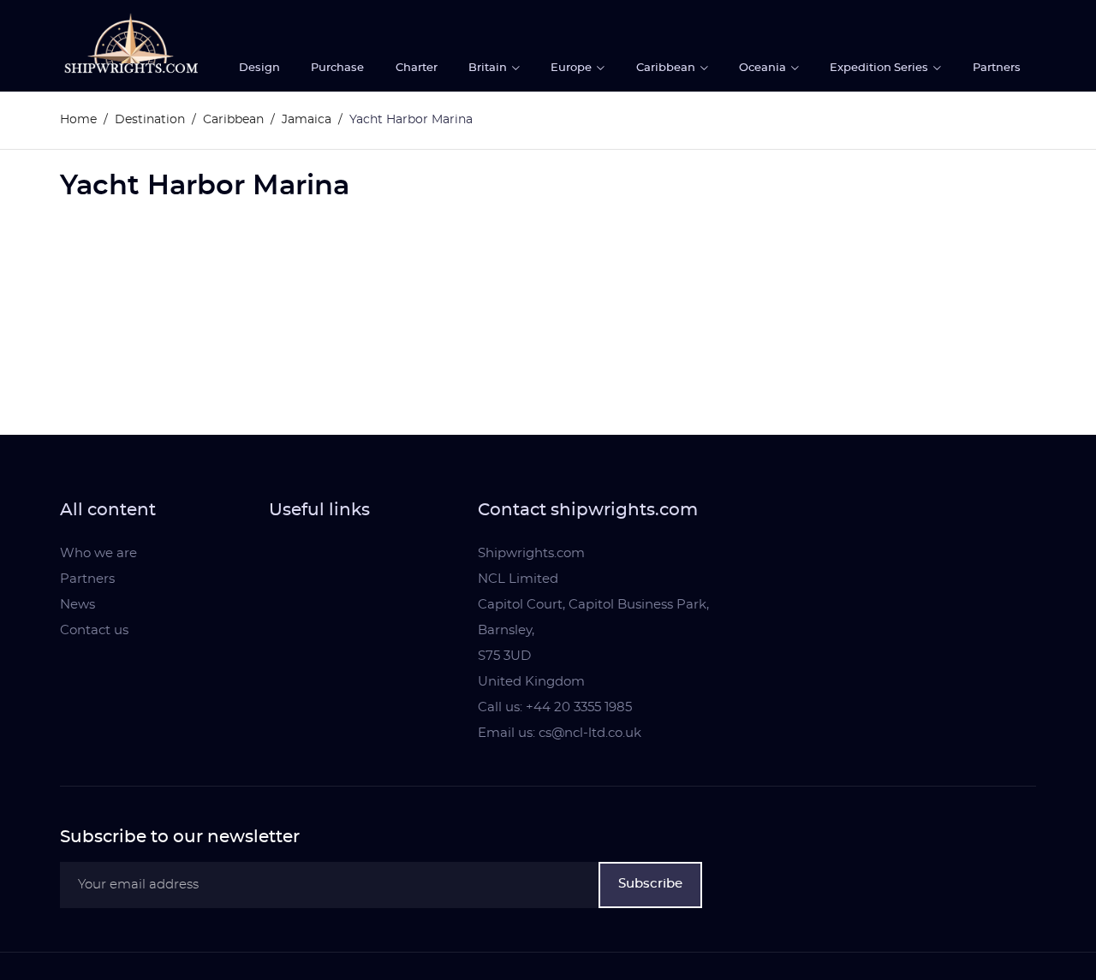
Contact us (94, 630)
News (77, 604)
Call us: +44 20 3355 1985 (555, 707)
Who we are (98, 553)
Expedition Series (880, 68)
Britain (488, 68)
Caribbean (667, 68)
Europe (572, 68)
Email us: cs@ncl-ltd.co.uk (559, 733)
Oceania (764, 68)
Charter (417, 68)
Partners (997, 68)
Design (259, 68)
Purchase (337, 68)
